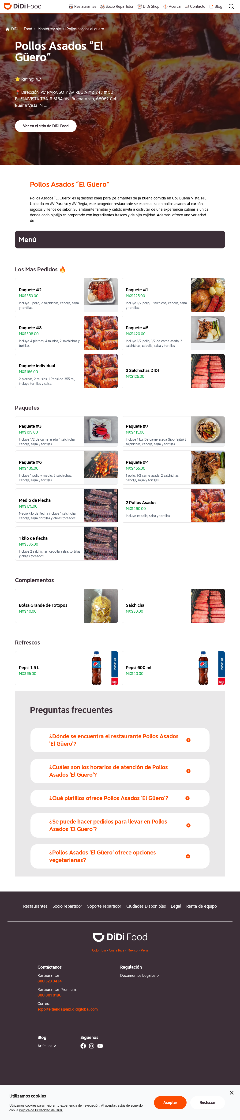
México (133, 950)
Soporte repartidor (104, 906)
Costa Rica (116, 950)
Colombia (99, 950)
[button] (46, 126)
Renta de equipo (201, 906)
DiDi (14, 29)
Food (28, 29)
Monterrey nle (49, 29)
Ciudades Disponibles (146, 906)
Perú (144, 950)
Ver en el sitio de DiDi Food (46, 126)
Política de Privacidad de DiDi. (41, 1110)
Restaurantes (35, 906)
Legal (176, 906)
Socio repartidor (67, 906)
